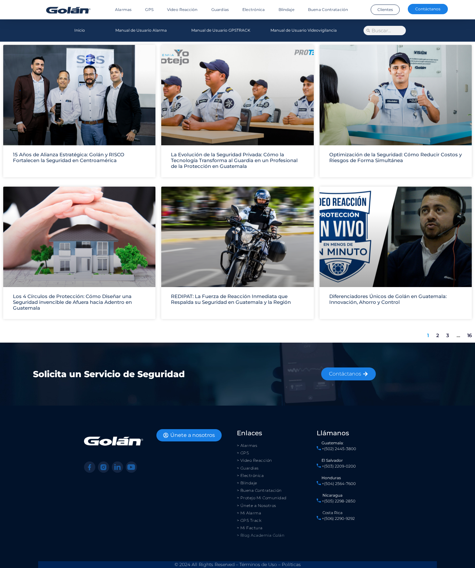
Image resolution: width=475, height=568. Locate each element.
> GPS (243, 453)
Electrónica (253, 9)
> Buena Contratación (259, 490)
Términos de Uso (258, 564)
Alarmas (123, 9)
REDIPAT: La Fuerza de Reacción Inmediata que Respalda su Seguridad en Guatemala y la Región (231, 299)
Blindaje (286, 9)
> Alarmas (247, 445)
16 (469, 335)
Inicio (79, 30)
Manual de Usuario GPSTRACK (220, 30)
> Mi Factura (250, 528)
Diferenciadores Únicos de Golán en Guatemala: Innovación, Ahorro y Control (388, 299)
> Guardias (248, 468)
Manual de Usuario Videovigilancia (303, 30)
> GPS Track (249, 520)
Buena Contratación (328, 9)
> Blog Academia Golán (261, 535)
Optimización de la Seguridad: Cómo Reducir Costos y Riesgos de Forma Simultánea (395, 157)
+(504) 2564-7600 (339, 483)
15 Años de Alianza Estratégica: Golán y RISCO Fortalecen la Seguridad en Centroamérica (68, 157)
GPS (149, 9)
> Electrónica (250, 475)
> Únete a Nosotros (256, 505)
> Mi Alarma (249, 513)
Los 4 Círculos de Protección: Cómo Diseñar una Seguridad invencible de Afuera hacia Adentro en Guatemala (72, 302)
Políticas (291, 564)
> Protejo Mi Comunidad (262, 498)
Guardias (220, 9)
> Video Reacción (254, 460)
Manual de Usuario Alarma (141, 30)
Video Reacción (182, 9)
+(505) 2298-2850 (338, 501)
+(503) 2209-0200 (339, 466)
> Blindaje (247, 483)
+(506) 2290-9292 (338, 518)
